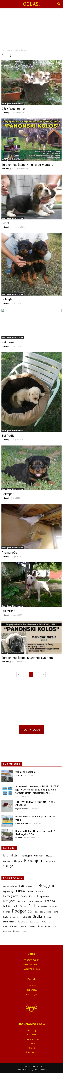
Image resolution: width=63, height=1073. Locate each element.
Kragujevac (43, 896)
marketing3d (7, 169)
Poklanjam (17, 861)
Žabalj (24, 931)
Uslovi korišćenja (32, 1039)
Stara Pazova (9, 921)
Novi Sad (27, 905)
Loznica (50, 900)
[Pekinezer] (31, 324)
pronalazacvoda (22, 823)
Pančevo (54, 906)
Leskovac (39, 901)
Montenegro (32, 994)
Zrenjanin (44, 926)
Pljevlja (6, 911)
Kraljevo (9, 900)
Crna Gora (31, 985)
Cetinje (30, 891)
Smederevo (15, 917)
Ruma (55, 911)
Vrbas (24, 926)
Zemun (32, 926)
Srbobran (47, 917)
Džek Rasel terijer (13, 108)
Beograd (47, 885)
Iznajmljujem (11, 855)
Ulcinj (5, 926)
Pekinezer (8, 342)
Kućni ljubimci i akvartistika (12, 104)
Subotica (23, 921)
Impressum (31, 1052)
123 (16, 796)
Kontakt (31, 1047)
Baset (5, 223)
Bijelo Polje (8, 891)
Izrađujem (27, 855)
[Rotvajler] (31, 264)
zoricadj (5, 112)
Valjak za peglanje (25, 771)
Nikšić (7, 906)
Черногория (32, 989)
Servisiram (50, 861)
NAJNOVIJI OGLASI (31, 969)
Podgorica (22, 911)
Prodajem (34, 860)
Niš (15, 906)
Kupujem (39, 855)
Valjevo (14, 926)
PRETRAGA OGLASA (31, 964)
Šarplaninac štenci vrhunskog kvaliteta (27, 164)
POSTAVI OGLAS (31, 729)
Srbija (37, 916)
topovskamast (21, 809)
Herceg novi (10, 895)
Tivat (43, 921)
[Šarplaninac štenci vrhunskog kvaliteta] (31, 140)
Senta (5, 917)
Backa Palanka (10, 886)
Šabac (16, 931)
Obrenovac (42, 906)
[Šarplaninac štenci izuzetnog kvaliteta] (31, 637)
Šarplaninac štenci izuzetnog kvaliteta (27, 658)
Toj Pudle (8, 435)
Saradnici (31, 1034)
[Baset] (31, 197)
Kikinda (23, 896)
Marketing (31, 1030)
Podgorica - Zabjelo (42, 911)
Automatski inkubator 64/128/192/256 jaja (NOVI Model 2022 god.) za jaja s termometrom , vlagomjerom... (37, 789)
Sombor (27, 916)
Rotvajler (7, 299)
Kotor (32, 896)
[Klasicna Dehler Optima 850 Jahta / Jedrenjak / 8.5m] (7, 835)
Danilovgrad (39, 891)
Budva (20, 890)
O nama (31, 1043)
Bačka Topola (31, 886)
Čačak (54, 927)
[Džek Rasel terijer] (31, 82)
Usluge (8, 865)
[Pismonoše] (31, 526)
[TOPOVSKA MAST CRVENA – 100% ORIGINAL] (7, 806)
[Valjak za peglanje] (7, 776)
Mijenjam (50, 856)
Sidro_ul (18, 775)
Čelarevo (7, 931)
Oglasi (15, 50)
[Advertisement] (31, 27)
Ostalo (6, 861)
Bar (21, 885)
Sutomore (34, 922)
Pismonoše (9, 552)
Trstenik (51, 922)
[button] (59, 4)
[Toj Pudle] (31, 392)
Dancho (18, 838)
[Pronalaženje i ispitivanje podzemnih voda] (7, 821)
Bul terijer (8, 611)
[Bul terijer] (31, 584)
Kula (31, 901)
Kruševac (22, 901)
